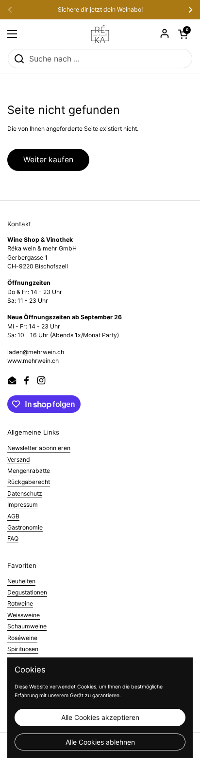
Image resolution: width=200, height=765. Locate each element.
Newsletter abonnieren (38, 448)
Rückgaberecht (28, 481)
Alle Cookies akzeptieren (100, 717)
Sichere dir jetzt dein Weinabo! (100, 10)
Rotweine (20, 603)
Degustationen (27, 592)
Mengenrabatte (28, 470)
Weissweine (23, 615)
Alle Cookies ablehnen (100, 742)
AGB (13, 516)
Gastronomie (25, 527)
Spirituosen (22, 649)
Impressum (22, 504)
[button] (183, 34)
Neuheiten (21, 581)
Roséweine (22, 637)
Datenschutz (24, 493)
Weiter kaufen (48, 159)
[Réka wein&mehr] (100, 34)
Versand (18, 459)
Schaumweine (27, 626)
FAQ (12, 538)
